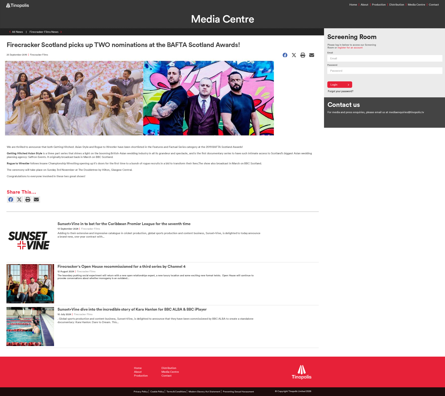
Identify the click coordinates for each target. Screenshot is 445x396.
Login (333, 84)
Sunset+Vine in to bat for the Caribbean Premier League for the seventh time (124, 223)
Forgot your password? (340, 91)
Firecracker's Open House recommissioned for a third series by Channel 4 (121, 266)
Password (332, 65)
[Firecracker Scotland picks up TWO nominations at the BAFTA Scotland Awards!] (312, 55)
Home (353, 4)
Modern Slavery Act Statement (204, 391)
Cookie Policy (157, 391)
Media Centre (416, 4)
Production (379, 4)
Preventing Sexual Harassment (238, 391)
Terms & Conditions (176, 391)
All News (17, 31)
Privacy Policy (141, 391)
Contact (434, 4)
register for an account (350, 47)
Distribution (396, 4)
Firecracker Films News (44, 31)
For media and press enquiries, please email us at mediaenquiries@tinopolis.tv (375, 112)
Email (330, 52)
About (364, 4)
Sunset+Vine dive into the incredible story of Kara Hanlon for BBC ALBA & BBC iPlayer (132, 309)
